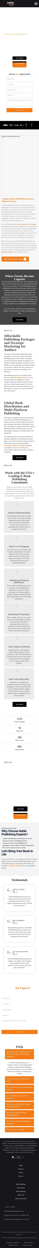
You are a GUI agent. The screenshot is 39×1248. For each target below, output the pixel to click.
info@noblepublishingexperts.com (14, 1211)
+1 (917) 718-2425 (19, 63)
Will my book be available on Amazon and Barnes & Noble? (18, 1105)
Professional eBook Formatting (14, 445)
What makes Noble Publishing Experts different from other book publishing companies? (18, 1054)
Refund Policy (13, 1245)
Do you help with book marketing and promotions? (18, 1122)
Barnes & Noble (7, 252)
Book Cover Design (29, 224)
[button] (3, 125)
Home (21, 1165)
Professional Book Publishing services (16, 34)
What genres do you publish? (15, 1129)
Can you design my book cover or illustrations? (17, 1097)
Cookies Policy (27, 1245)
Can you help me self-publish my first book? (18, 1080)
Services (20, 1172)
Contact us (21, 1169)
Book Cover (21, 1195)
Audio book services (21, 1198)
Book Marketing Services (19, 377)
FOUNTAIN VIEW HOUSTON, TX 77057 (16, 1219)
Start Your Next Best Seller (13, 259)
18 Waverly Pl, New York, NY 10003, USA (16, 1215)
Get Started (19, 58)
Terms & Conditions (12, 1242)
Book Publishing (21, 1184)
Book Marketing (21, 1191)
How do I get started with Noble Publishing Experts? (16, 1114)
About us (20, 1176)
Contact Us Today (14, 865)
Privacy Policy (28, 1242)
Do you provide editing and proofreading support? (19, 1088)
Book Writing (21, 1188)
